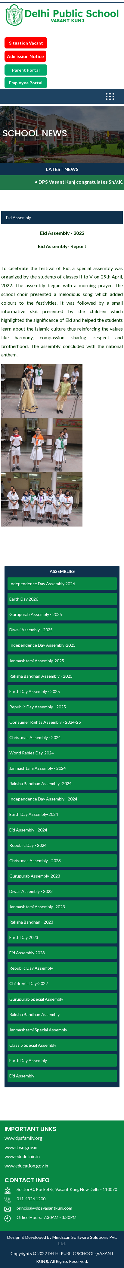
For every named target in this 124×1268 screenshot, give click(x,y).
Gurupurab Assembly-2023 (34, 875)
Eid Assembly (21, 1075)
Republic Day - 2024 (28, 845)
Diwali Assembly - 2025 (31, 629)
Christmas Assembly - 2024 (35, 737)
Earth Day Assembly (28, 1060)
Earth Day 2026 (23, 598)
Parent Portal (26, 70)
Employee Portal (25, 82)
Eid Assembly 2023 (27, 952)
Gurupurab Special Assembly (36, 999)
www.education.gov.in (26, 1165)
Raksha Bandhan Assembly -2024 (40, 783)
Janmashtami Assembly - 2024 (37, 768)
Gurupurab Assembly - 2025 (35, 614)
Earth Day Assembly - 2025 (34, 691)
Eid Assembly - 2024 (28, 829)
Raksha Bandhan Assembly (34, 1014)
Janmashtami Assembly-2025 (36, 660)
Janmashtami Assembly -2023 (37, 906)
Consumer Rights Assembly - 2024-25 (45, 722)
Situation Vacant (26, 42)
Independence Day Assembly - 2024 (43, 798)
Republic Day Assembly (31, 968)
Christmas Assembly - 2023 (35, 860)
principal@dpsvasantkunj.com (44, 1208)
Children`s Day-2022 (28, 983)
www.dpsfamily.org (23, 1138)
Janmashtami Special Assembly (38, 1029)
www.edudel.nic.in (22, 1156)
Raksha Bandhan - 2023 (31, 922)
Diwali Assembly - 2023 (31, 891)
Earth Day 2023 (23, 937)
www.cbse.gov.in (21, 1147)
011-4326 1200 (31, 1198)
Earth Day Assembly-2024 (33, 814)
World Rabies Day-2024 (31, 752)
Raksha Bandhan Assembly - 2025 (41, 676)
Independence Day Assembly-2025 (42, 645)
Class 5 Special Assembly (32, 1045)
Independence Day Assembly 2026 (42, 583)
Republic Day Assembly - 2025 (37, 706)
